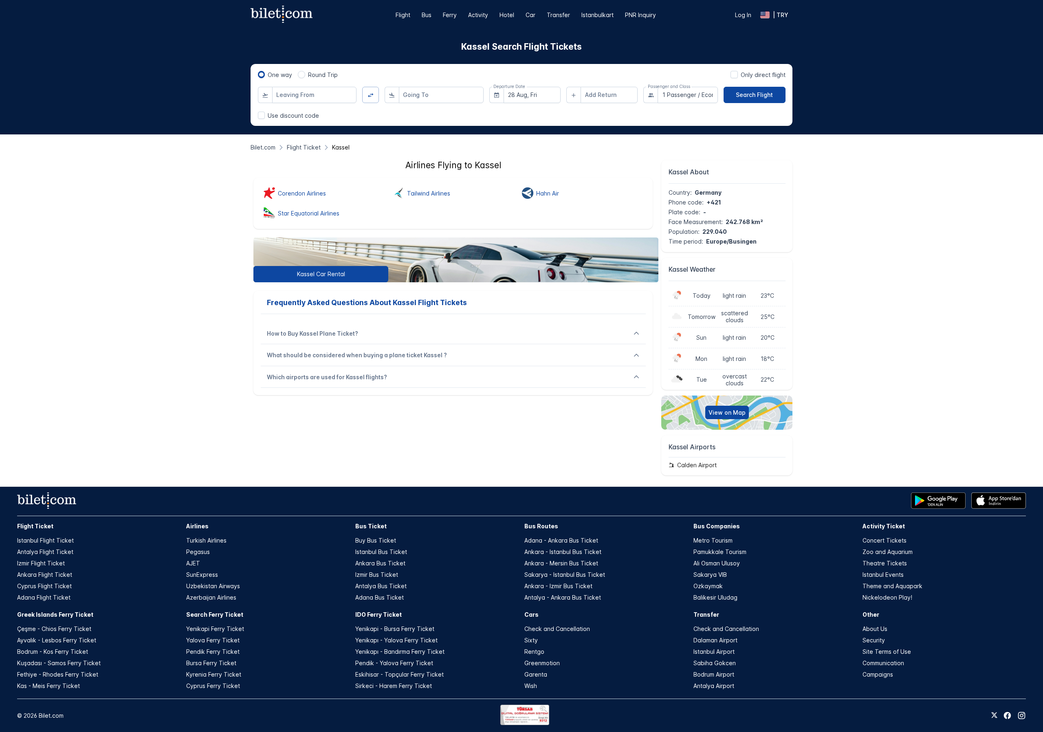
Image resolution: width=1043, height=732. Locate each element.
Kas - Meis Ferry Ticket (48, 685)
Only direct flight (763, 74)
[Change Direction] (370, 95)
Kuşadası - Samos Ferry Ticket (59, 662)
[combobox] (314, 95)
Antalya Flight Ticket (45, 551)
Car (530, 14)
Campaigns (878, 674)
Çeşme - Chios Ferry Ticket (54, 628)
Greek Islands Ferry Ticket (55, 614)
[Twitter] (994, 715)
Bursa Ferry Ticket (211, 662)
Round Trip (323, 74)
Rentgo (534, 651)
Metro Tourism (713, 540)
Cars (531, 614)
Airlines (197, 526)
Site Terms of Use (887, 651)
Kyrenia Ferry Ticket (213, 674)
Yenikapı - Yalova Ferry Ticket (396, 640)
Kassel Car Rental (321, 273)
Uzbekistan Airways (213, 586)
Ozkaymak (708, 586)
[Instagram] (1021, 715)
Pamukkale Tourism (719, 551)
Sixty (531, 640)
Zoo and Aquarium (888, 551)
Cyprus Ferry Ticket (213, 685)
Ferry (450, 14)
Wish (530, 685)
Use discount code (293, 115)
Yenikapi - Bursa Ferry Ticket (394, 628)
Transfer (558, 14)
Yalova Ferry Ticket (213, 640)
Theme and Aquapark (892, 586)
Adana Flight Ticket (43, 597)
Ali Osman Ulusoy (716, 563)
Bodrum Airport (713, 674)
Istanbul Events (883, 574)
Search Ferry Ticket (214, 614)
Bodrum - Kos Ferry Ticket (52, 651)
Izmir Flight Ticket (41, 563)
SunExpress (202, 574)
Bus (426, 14)
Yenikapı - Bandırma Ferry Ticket (399, 651)
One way (280, 74)
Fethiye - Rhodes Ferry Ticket (57, 674)
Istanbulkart (597, 14)
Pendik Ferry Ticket (213, 651)
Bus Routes (541, 526)
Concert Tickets (885, 540)
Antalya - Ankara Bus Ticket (562, 597)
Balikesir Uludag (715, 597)
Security (874, 640)
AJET (193, 563)
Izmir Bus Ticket (376, 574)
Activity (478, 14)
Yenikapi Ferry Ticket (215, 628)
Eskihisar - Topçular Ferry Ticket (399, 674)
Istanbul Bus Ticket (381, 551)
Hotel (506, 14)
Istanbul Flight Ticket (45, 540)
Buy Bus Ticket (375, 540)
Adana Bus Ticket (379, 597)
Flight (403, 14)
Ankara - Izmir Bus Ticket (558, 586)
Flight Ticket (35, 526)
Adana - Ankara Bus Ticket (561, 540)
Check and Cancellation (557, 628)
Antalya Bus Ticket (381, 586)
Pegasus (198, 551)
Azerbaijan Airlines (211, 597)
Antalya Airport (713, 685)
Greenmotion (542, 662)
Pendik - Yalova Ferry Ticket (394, 662)
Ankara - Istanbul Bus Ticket (562, 551)
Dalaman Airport (715, 640)
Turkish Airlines (206, 540)
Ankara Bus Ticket (380, 563)
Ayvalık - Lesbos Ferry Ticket (56, 640)
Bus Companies (716, 526)
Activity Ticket (884, 526)
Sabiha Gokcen (714, 662)
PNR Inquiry (640, 14)
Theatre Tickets (885, 563)
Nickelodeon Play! (887, 597)
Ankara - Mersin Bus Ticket (561, 563)
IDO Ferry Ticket (378, 614)
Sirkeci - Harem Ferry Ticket (393, 685)
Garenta (535, 674)
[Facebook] (1007, 715)
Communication (883, 662)
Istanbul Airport (714, 651)
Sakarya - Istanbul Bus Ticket (564, 574)
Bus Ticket (371, 526)
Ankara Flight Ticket (44, 574)
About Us (875, 628)
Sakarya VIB (710, 574)
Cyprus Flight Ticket (44, 586)
